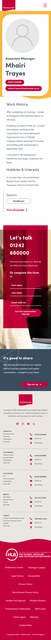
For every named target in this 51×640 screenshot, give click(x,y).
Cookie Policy (25, 625)
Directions (38, 443)
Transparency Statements (18, 609)
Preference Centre (14, 568)
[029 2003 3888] (32, 519)
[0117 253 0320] (32, 498)
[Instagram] (23, 424)
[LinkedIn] (17, 424)
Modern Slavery (38, 601)
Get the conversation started (25, 312)
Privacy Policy (25, 584)
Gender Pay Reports (15, 601)
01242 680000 (19, 248)
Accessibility (34, 576)
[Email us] (32, 439)
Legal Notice (17, 576)
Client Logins (19, 617)
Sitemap (34, 617)
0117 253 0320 (40, 498)
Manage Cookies (36, 568)
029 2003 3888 (41, 518)
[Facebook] (28, 424)
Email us (38, 439)
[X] (33, 424)
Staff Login (40, 609)
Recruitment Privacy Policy (25, 592)
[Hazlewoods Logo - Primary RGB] (8, 5)
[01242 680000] (32, 434)
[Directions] (32, 443)
